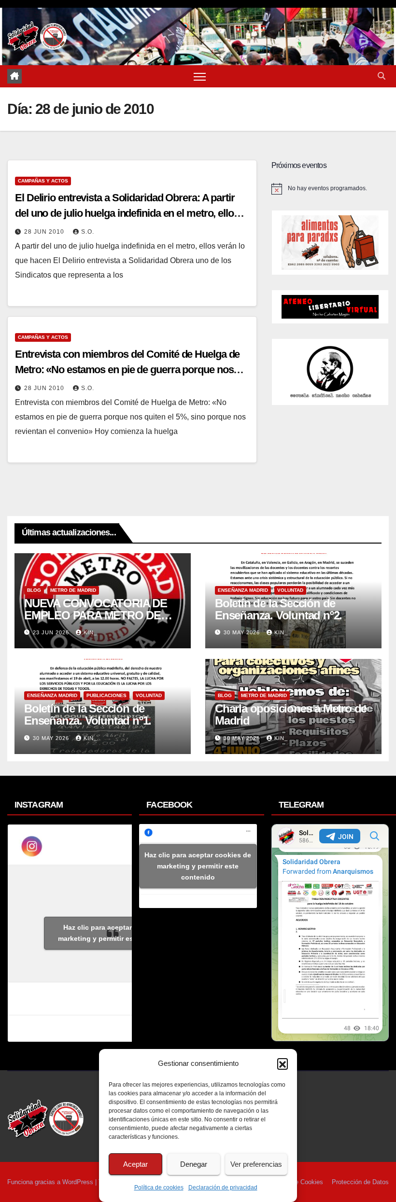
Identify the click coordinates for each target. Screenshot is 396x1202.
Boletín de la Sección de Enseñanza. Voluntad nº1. (87, 714)
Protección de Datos (360, 1182)
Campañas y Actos (43, 180)
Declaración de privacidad (222, 1187)
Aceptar (135, 1164)
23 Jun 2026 (52, 632)
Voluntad (290, 590)
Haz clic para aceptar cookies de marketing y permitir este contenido (116, 932)
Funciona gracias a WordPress (51, 1182)
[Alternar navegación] (200, 76)
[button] (282, 1063)
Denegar (193, 1164)
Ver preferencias (256, 1164)
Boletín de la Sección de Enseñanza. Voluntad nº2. (278, 609)
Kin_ (90, 632)
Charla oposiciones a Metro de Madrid (291, 714)
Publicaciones (106, 695)
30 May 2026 (243, 632)
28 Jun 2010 (45, 231)
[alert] (330, 189)
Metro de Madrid (73, 590)
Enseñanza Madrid (243, 590)
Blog (34, 590)
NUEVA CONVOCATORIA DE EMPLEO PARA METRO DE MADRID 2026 (95, 615)
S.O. (87, 231)
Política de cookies (159, 1187)
